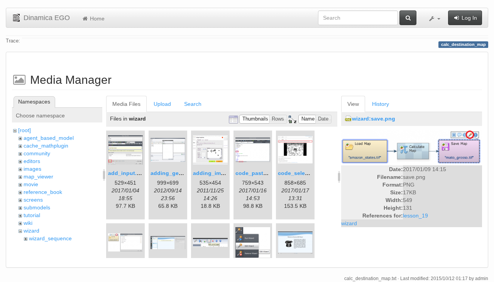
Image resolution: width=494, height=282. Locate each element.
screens (33, 200)
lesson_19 (415, 215)
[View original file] (411, 146)
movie (31, 184)
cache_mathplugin (46, 146)
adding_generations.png (183, 173)
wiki (28, 223)
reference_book (43, 192)
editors (32, 161)
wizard (31, 231)
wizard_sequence (50, 238)
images (32, 169)
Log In (468, 18)
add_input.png (127, 173)
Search (192, 104)
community (37, 153)
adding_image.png (217, 173)
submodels (37, 207)
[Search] (407, 17)
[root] (24, 130)
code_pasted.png (258, 173)
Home (96, 18)
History (380, 104)
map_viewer (38, 176)
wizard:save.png (373, 119)
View (353, 104)
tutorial (32, 215)
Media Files (126, 104)
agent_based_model (49, 138)
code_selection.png (304, 173)
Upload (162, 104)
